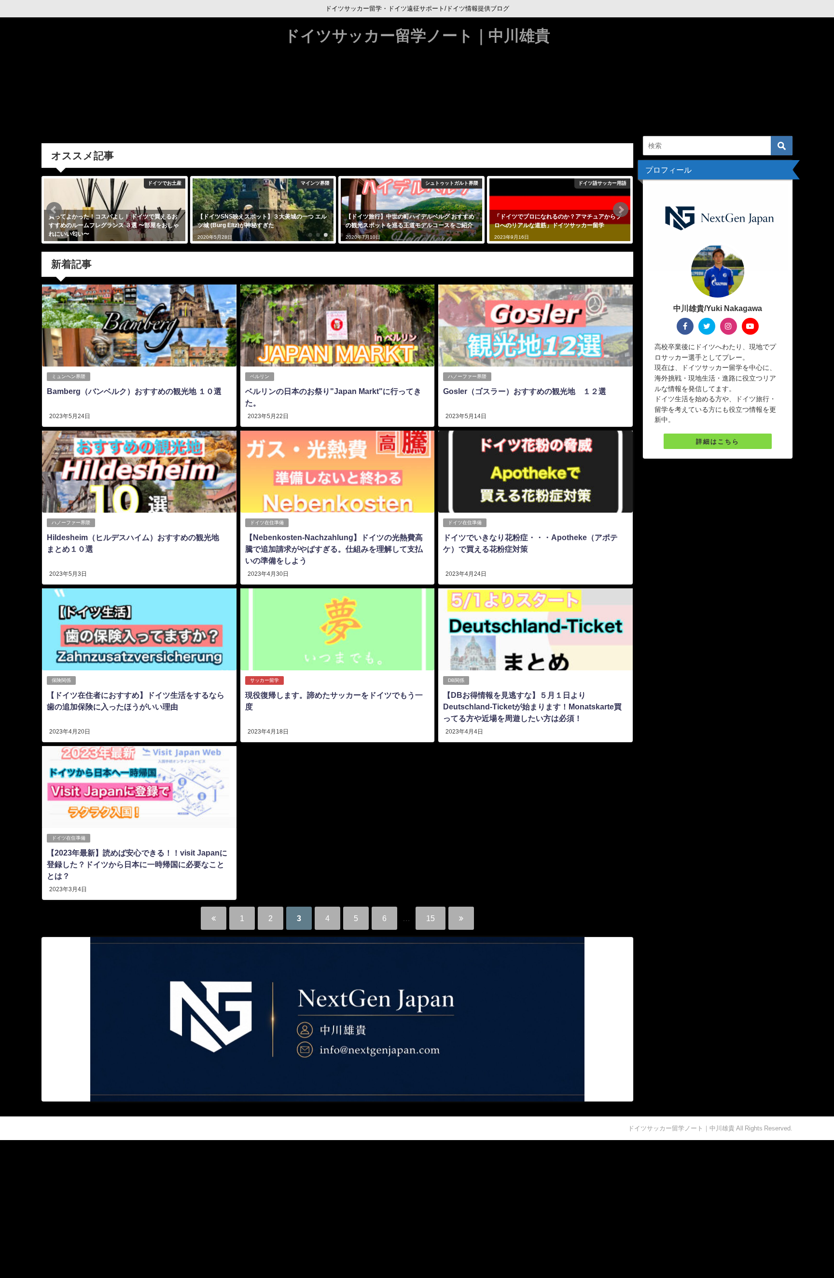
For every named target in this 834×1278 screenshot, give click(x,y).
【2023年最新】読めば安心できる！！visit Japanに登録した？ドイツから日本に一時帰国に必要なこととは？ (137, 864)
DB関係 (456, 680)
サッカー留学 (264, 680)
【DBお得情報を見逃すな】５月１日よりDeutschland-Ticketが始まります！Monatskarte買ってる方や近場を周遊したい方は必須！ (532, 706)
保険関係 (61, 680)
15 (430, 918)
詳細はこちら (717, 441)
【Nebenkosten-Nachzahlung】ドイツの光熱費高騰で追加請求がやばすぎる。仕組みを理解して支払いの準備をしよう (334, 548)
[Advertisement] (289, 1207)
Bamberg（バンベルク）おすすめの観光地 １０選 (134, 391)
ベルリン (259, 376)
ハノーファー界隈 (467, 376)
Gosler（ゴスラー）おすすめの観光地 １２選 (524, 391)
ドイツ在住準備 (267, 522)
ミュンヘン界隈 (68, 376)
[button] (54, 210)
